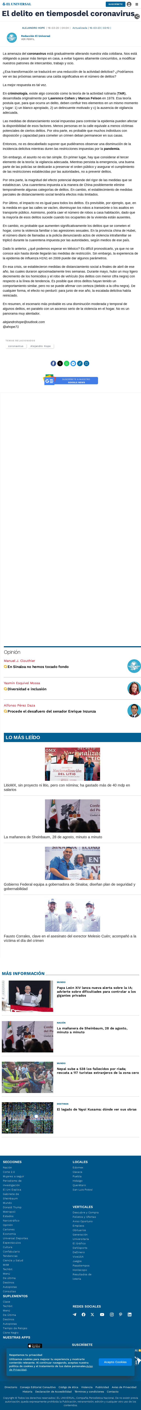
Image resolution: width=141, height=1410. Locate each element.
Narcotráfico (11, 1220)
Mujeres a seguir (13, 1176)
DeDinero (79, 1252)
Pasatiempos (81, 1265)
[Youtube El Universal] (102, 1315)
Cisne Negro (11, 1332)
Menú (6, 1273)
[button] (115, 4)
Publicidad (102, 1387)
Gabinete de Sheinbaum (11, 1196)
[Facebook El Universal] (83, 1315)
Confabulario (11, 1251)
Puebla (77, 1176)
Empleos (78, 1225)
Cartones (9, 1229)
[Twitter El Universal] (92, 1315)
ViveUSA (78, 1256)
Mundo (7, 1202)
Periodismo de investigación (12, 1183)
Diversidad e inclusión (27, 689)
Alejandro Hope (33, 27)
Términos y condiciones (89, 1391)
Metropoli (9, 1211)
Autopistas (10, 1286)
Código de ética (68, 1387)
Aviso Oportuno (83, 1221)
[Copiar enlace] (80, 363)
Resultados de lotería (82, 1276)
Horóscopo (80, 1269)
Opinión (12, 652)
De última (9, 1278)
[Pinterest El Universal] (120, 1315)
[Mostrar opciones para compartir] (137, 16)
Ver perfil (28, 39)
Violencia (87, 1387)
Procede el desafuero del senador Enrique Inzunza (52, 711)
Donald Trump (12, 1207)
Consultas (9, 1291)
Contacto (112, 1391)
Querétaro (79, 1185)
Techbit (7, 1269)
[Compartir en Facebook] (53, 363)
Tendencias (10, 1255)
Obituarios (79, 1230)
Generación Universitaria (81, 1236)
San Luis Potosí (83, 1189)
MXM (6, 1264)
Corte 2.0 (9, 1171)
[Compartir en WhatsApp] (66, 363)
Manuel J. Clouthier (19, 661)
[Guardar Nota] (86, 363)
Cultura (7, 1247)
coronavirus (16, 346)
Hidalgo (78, 1180)
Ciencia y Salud (13, 1260)
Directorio (11, 1387)
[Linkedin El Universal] (129, 1315)
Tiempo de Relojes (15, 1328)
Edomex (78, 1167)
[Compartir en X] (60, 363)
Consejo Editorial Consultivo (38, 1387)
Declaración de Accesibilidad (53, 1391)
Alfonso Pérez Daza (19, 705)
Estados (8, 1216)
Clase (6, 1301)
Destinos (8, 1282)
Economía (9, 1233)
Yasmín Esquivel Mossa (22, 683)
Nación (7, 1167)
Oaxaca (77, 1171)
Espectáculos (12, 1242)
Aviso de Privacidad (124, 1387)
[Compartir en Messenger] (73, 363)
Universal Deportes (15, 1238)
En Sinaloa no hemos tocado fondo (38, 666)
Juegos (77, 1261)
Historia (27, 1391)
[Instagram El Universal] (112, 1315)
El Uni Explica (12, 1189)
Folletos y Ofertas (84, 1216)
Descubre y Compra (86, 1212)
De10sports (80, 1247)
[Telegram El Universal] (74, 1315)
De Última (9, 1314)
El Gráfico (79, 1243)
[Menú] (137, 4)
